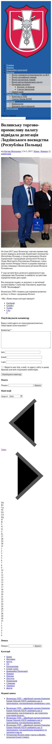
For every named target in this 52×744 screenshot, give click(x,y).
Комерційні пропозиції (16, 70)
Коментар (6, 330)
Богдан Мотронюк (12, 151)
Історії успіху (12, 669)
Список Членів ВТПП (22, 99)
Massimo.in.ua (23, 742)
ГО (7, 664)
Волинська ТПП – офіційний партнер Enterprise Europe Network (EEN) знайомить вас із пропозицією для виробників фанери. (28, 720)
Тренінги (10, 686)
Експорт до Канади (26, 87)
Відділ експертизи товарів (23, 80)
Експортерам (12, 666)
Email (3, 357)
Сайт (3, 362)
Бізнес (36, 151)
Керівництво (17, 104)
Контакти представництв (23, 106)
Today (3, 449)
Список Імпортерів (25, 89)
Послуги (10, 72)
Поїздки (10, 676)
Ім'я (2, 352)
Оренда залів (17, 92)
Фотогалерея (12, 108)
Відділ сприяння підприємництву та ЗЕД (30, 75)
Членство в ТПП (14, 94)
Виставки (10, 659)
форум (9, 688)
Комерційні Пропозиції (17, 671)
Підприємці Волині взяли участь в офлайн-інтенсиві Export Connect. (26, 736)
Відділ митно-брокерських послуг (27, 82)
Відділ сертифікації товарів (24, 77)
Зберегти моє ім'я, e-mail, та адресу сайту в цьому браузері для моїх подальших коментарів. (25, 368)
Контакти (10, 101)
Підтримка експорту (21, 84)
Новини (10, 67)
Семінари (10, 683)
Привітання (11, 681)
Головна (10, 65)
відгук (9, 661)
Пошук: (4, 385)
